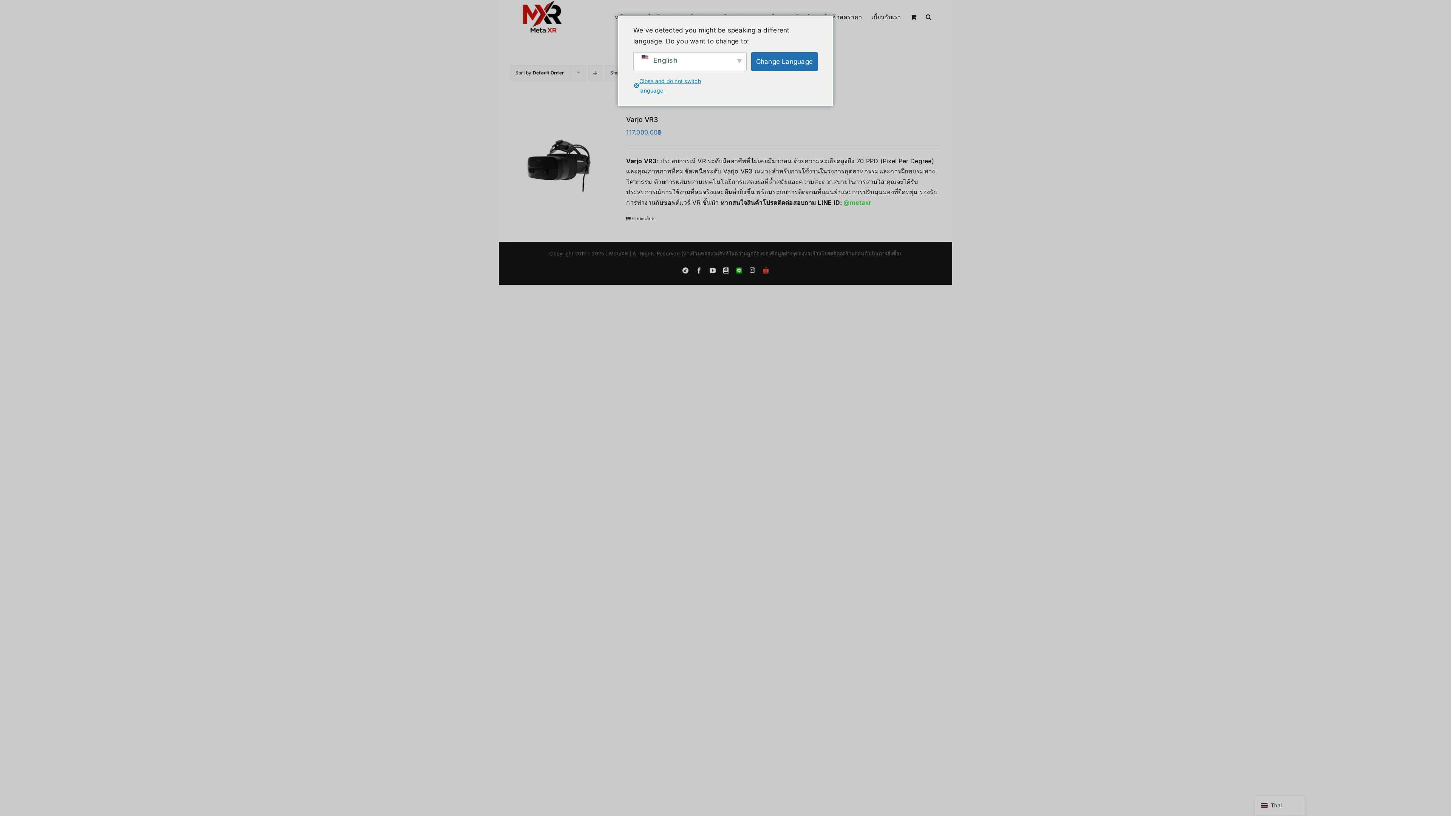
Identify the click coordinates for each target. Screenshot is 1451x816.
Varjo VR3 (642, 120)
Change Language (784, 61)
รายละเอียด (642, 218)
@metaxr (857, 202)
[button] (928, 16)
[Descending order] (595, 72)
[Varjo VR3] (559, 164)
